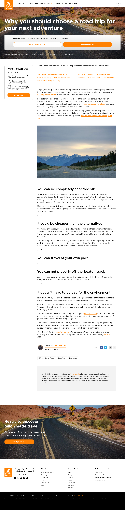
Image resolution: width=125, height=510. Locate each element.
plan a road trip (90, 314)
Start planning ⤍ (19, 95)
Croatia (70, 477)
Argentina (71, 487)
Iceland (70, 480)
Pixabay (107, 335)
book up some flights (46, 95)
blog (21, 55)
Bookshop (73, 3)
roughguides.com (10, 55)
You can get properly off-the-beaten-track (95, 74)
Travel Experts (61, 3)
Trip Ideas (34, 3)
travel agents (75, 374)
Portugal (70, 475)
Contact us (44, 477)
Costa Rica (71, 482)
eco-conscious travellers (94, 104)
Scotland (71, 485)
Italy (69, 472)
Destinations (45, 3)
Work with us (45, 482)
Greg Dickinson (60, 345)
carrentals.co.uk (62, 332)
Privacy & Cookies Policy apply (96, 495)
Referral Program (100, 480)
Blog (42, 485)
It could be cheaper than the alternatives (53, 78)
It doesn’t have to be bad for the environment (96, 78)
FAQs (43, 480)
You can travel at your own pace (50, 81)
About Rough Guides (47, 472)
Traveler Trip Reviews (102, 475)
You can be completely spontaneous (52, 74)
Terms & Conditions (79, 495)
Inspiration (73, 358)
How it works (22, 3)
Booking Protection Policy (103, 477)
